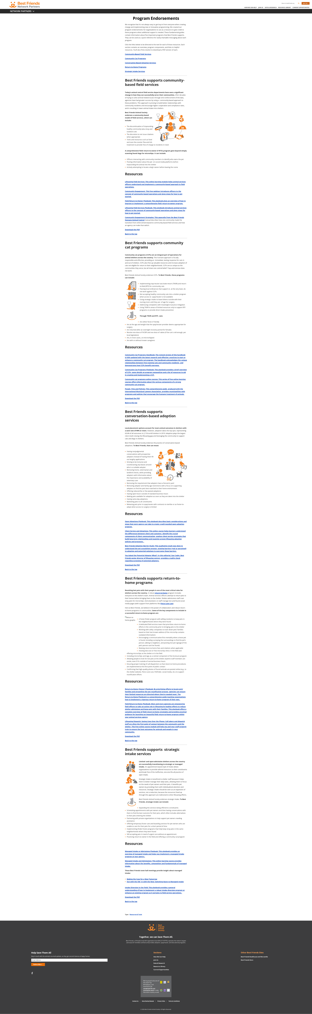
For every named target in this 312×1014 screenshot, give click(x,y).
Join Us (305, 3)
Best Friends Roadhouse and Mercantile (254, 957)
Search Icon (300, 3)
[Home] (24, 5)
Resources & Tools (136, 914)
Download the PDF (132, 229)
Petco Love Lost (167, 603)
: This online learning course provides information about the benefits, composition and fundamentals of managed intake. (156, 863)
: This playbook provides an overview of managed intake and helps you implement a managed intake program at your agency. (154, 854)
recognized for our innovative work (149, 989)
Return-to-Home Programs (135, 67)
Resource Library (284, 7)
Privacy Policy (161, 1001)
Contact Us (135, 1001)
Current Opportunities (300, 7)
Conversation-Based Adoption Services (140, 63)
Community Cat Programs (135, 58)
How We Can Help (250, 7)
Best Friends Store (247, 960)
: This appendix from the (149, 217)
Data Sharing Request (148, 1001)
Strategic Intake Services (135, 71)
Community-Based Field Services (138, 54)
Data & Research (271, 7)
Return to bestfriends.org (288, 3)
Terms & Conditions (174, 1001)
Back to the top (131, 234)
